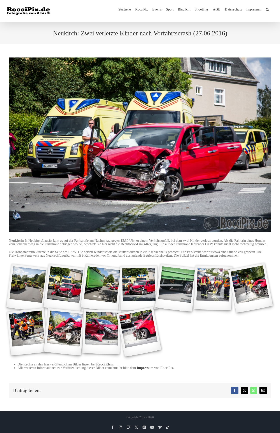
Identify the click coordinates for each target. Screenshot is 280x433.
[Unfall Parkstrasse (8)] (27, 332)
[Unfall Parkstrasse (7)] (250, 288)
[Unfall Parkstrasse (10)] (101, 332)
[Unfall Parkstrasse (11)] (138, 332)
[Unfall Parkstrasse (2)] (64, 288)
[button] (267, 9)
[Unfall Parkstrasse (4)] (139, 288)
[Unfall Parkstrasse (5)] (176, 288)
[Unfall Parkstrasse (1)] (27, 288)
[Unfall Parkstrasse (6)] (213, 288)
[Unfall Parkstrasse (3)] (101, 288)
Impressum (145, 368)
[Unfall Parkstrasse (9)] (64, 332)
